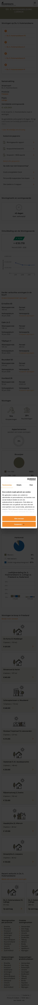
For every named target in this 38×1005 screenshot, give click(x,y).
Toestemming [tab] (6, 485)
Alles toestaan (19, 518)
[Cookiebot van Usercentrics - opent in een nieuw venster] (27, 479)
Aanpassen (18, 524)
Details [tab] (19, 485)
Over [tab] (31, 485)
